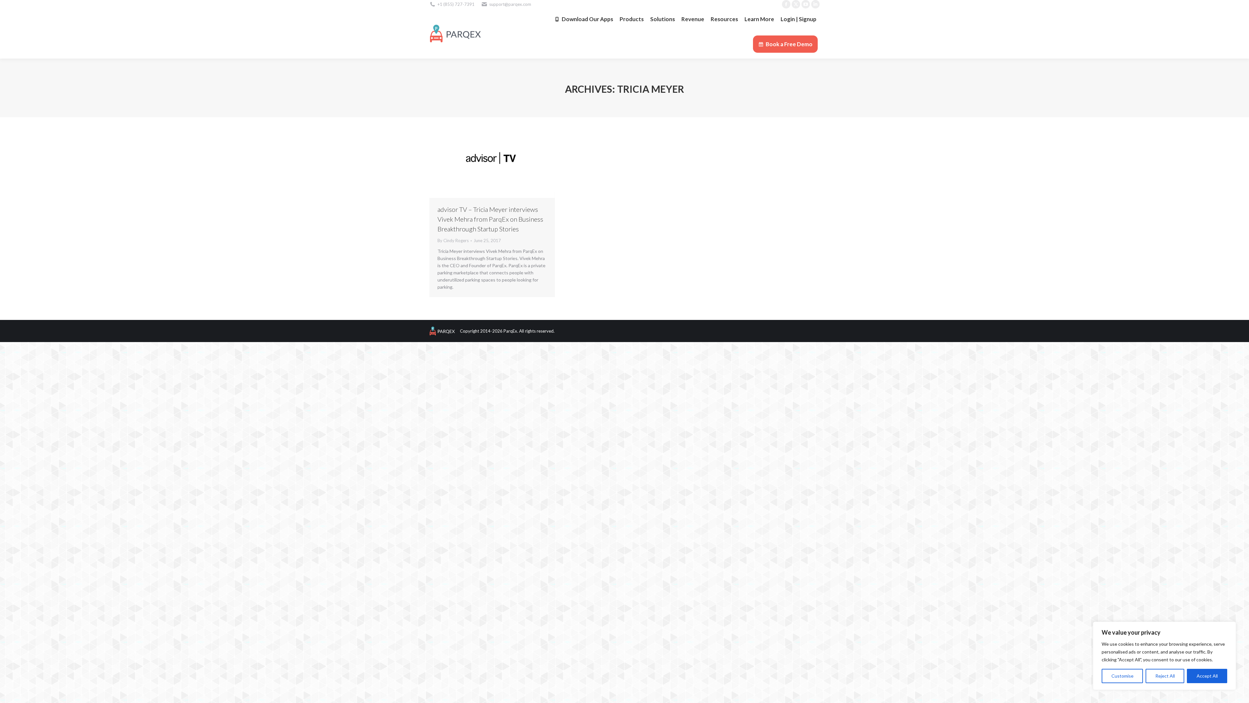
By (453, 240)
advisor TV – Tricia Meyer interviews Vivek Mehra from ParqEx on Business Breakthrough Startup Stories (490, 219)
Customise (1122, 676)
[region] (1164, 656)
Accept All (1207, 676)
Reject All (1165, 676)
